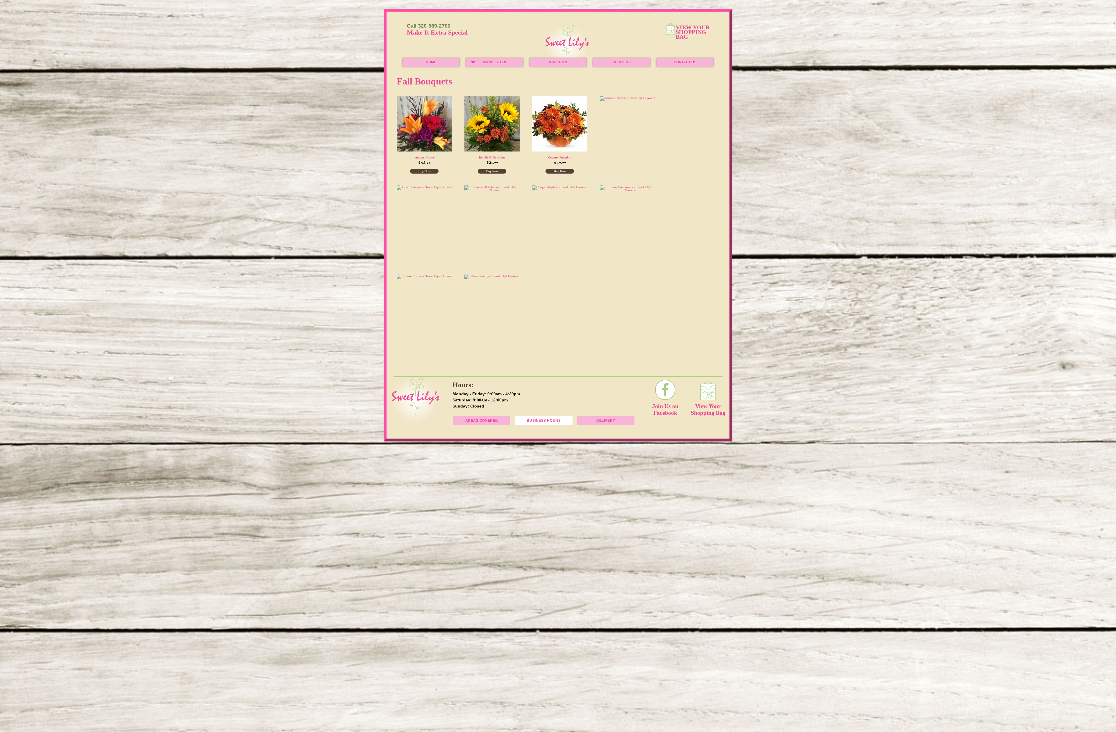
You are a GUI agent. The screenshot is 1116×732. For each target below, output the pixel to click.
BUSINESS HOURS (544, 421)
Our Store (558, 62)
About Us (621, 62)
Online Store (494, 62)
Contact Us (685, 62)
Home (431, 62)
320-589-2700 (434, 26)
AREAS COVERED (481, 421)
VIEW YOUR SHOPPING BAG (693, 32)
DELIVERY (605, 421)
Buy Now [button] (424, 171)
